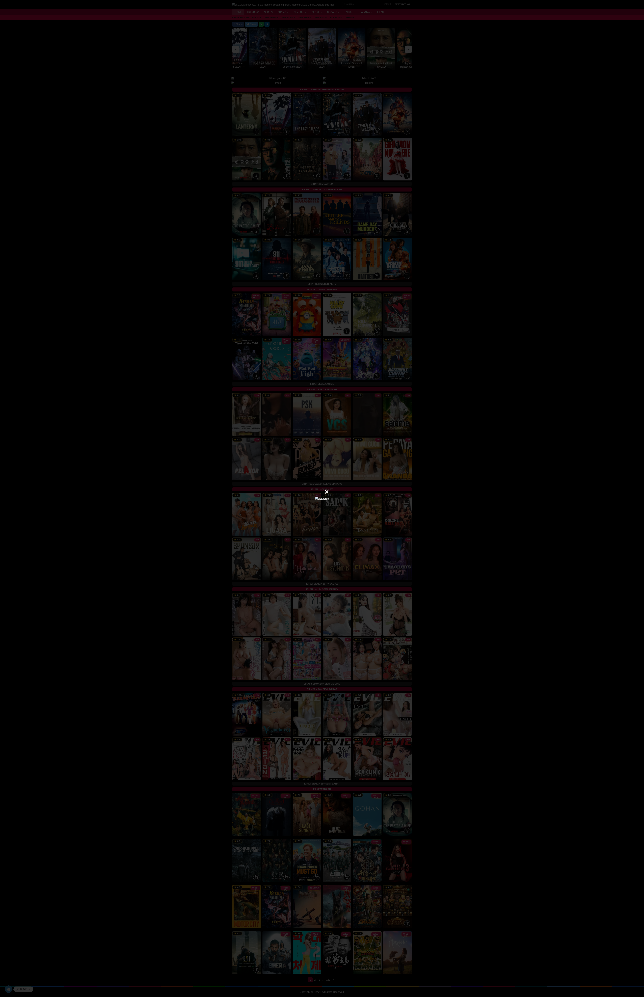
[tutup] (327, 492)
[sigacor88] (322, 498)
